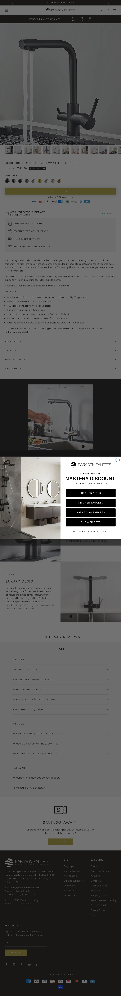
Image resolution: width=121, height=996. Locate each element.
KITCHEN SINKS (90, 493)
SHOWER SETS (90, 522)
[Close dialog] (118, 460)
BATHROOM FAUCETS (90, 512)
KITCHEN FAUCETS (90, 503)
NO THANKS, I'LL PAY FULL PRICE (90, 531)
